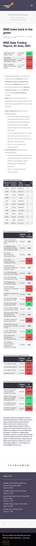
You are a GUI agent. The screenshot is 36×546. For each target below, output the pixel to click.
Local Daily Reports (20, 17)
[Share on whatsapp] (20, 465)
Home (12, 17)
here (12, 144)
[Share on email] (27, 465)
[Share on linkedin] (18, 465)
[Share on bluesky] (23, 465)
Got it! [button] (6, 542)
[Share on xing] (25, 465)
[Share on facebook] (8, 465)
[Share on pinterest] (15, 465)
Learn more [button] (26, 538)
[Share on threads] (13, 465)
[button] (32, 5)
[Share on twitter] (11, 465)
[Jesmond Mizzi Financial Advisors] (8, 5)
